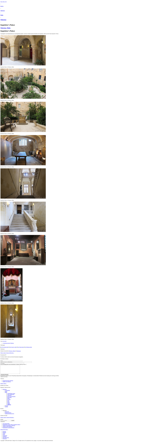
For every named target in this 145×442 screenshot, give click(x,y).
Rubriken (1, 6)
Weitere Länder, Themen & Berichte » (7, 352)
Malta (1, 15)
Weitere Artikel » (3, 383)
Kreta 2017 (7, 411)
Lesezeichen (5, 435)
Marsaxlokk (9, 397)
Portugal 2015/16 (8, 412)
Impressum (5, 438)
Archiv (4, 433)
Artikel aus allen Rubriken (7, 426)
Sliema (8, 402)
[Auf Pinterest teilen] (28, 347)
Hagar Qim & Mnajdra (11, 396)
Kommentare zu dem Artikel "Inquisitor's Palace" (11, 424)
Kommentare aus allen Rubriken (8, 427)
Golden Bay (9, 395)
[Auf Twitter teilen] (20, 347)
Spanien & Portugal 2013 (9, 413)
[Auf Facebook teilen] (4, 347)
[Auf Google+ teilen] (12, 347)
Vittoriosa (3, 19)
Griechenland (7, 390)
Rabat (8, 401)
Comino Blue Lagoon (11, 393)
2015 (5, 341)
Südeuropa (2, 10)
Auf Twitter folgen (6, 423)
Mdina (8, 398)
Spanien (6, 406)
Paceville (8, 399)
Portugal (6, 405)
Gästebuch (5, 436)
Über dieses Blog (6, 437)
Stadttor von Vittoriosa (7, 381)
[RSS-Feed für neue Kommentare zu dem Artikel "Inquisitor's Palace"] (5, 354)
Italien (6, 391)
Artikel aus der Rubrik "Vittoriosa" (9, 425)
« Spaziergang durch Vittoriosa (8, 343)
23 (2, 341)
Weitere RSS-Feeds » (4, 429)
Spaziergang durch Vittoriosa (8, 380)
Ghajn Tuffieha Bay (10, 394)
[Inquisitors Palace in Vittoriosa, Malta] (23, 65)
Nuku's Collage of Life (3, 1)
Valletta (8, 403)
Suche (4, 434)
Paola (8, 400)
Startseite (4, 431)
